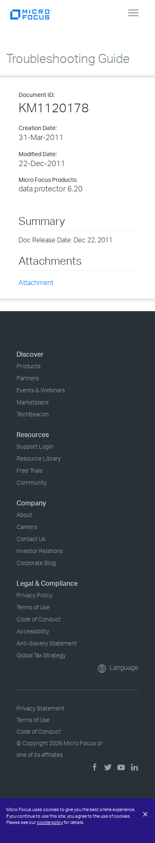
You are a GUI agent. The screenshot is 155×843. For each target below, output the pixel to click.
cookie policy (50, 822)
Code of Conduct (39, 619)
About (24, 514)
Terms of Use (33, 607)
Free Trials (30, 470)
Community (32, 482)
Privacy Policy (34, 595)
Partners (28, 378)
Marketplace (33, 402)
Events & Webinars (41, 390)
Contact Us (31, 538)
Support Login (35, 446)
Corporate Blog (36, 562)
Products (29, 366)
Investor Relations (40, 550)
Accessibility (33, 631)
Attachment (36, 282)
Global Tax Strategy (41, 655)
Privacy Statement (40, 708)
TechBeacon (33, 414)
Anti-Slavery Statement (47, 643)
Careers (27, 526)
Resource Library (39, 458)
